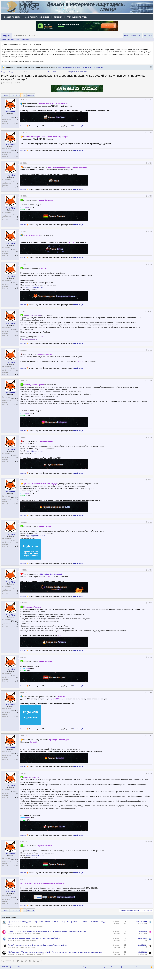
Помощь (139, 967)
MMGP (5, 967)
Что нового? (19, 35)
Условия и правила (102, 967)
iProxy (10, 940)
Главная (146, 967)
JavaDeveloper (12, 954)
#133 (150, 570)
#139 (150, 842)
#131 (150, 480)
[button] (25, 35)
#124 (150, 196)
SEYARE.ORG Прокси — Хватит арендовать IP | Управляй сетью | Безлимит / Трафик (47, 931)
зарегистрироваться (34, 61)
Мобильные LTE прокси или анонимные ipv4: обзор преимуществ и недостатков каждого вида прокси (56, 952)
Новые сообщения (7, 39)
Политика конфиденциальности (122, 967)
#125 (150, 231)
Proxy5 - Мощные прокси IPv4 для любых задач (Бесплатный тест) (38, 945)
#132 (150, 522)
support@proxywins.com (36, 287)
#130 (150, 437)
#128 (150, 350)
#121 (150, 100)
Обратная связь (88, 967)
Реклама (23, 126)
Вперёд (30, 95)
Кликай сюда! (78, 126)
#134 (150, 603)
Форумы (6, 35)
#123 (150, 163)
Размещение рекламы (77, 17)
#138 (150, 773)
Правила (58, 17)
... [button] (13, 95)
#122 (150, 132)
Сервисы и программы (35, 926)
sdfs (9, 947)
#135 (150, 657)
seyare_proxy (12, 933)
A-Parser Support (13, 926)
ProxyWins (6, 83)
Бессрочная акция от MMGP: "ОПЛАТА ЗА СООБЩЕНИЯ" (80, 67)
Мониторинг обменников (37, 17)
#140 (150, 879)
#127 (150, 311)
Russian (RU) (15, 967)
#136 (150, 692)
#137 (150, 735)
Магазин (32, 35)
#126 (150, 264)
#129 (150, 381)
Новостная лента (12, 17)
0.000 (16, 123)
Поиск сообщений (22, 39)
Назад (6, 95)
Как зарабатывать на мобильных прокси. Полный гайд (34, 938)
